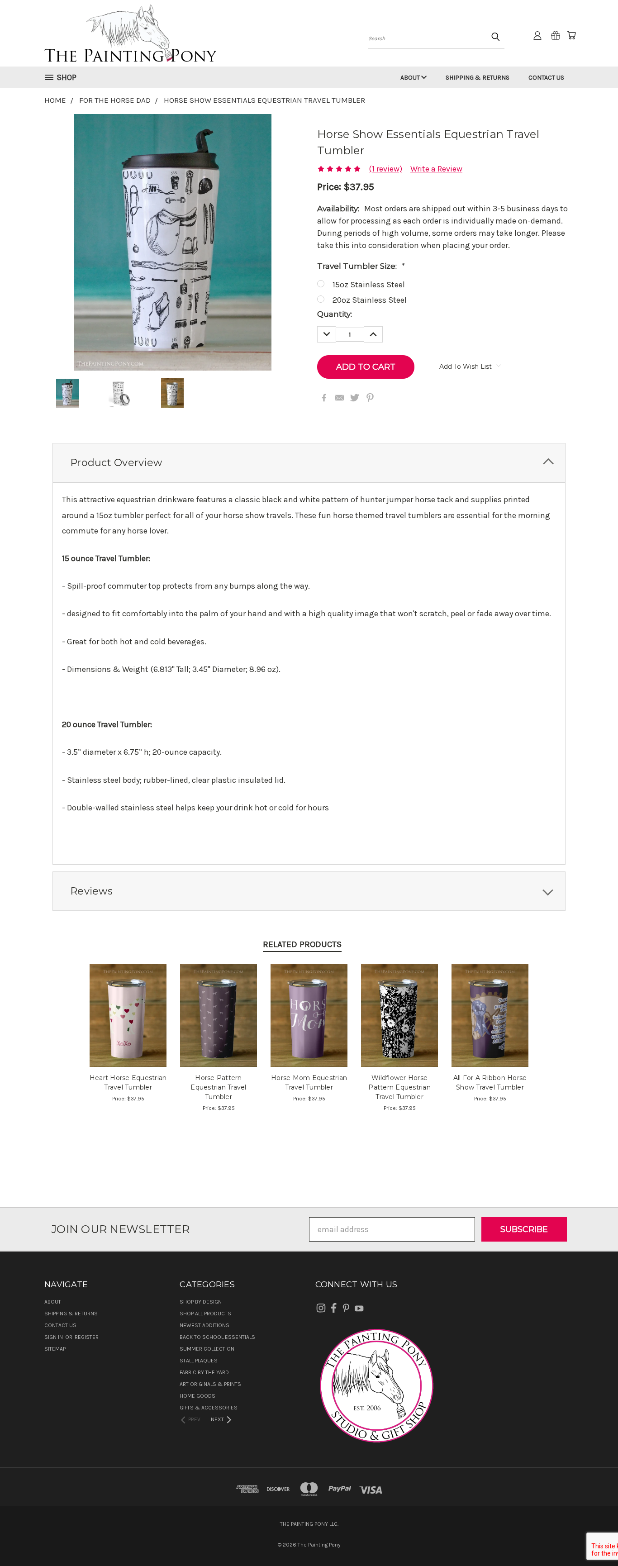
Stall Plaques (199, 1360)
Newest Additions (204, 1325)
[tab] (309, 462)
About (410, 77)
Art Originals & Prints (210, 1384)
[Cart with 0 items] (571, 35)
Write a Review (436, 169)
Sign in (54, 1337)
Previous (591, 1537)
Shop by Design (201, 1302)
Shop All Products (205, 1313)
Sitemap (55, 1349)
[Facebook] (323, 397)
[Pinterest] (370, 397)
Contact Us (546, 77)
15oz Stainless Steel (369, 285)
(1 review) (385, 169)
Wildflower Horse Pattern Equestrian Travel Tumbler (399, 1087)
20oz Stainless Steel (370, 300)
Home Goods (197, 1396)
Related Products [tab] (302, 944)
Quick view (128, 1003)
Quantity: (334, 314)
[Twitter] (354, 397)
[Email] (339, 397)
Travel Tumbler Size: (361, 266)
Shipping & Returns (477, 77)
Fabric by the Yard (204, 1372)
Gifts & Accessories (209, 1407)
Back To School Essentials (217, 1337)
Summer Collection (207, 1349)
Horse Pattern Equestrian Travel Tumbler (218, 1087)
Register (87, 1337)
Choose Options (128, 1024)
